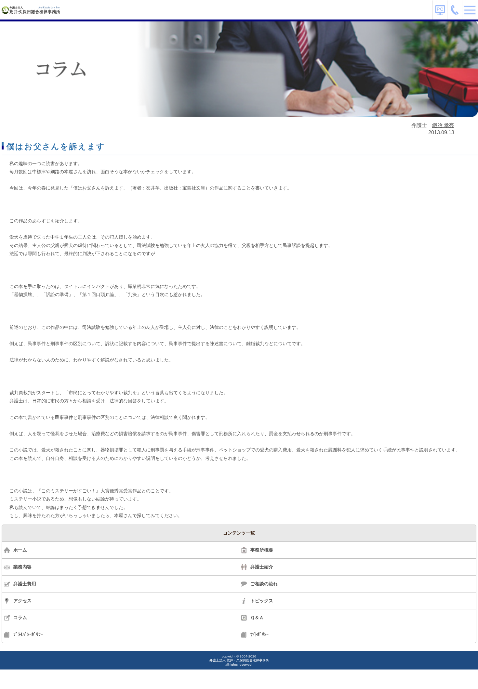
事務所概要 (261, 549)
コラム (20, 617)
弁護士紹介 (261, 566)
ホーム (20, 549)
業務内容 (22, 566)
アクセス (22, 600)
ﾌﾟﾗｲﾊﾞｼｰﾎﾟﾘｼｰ (28, 634)
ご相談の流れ (264, 583)
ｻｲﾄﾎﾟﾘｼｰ (259, 634)
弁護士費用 (24, 583)
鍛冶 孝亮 (443, 125)
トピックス (261, 600)
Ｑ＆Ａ (257, 617)
